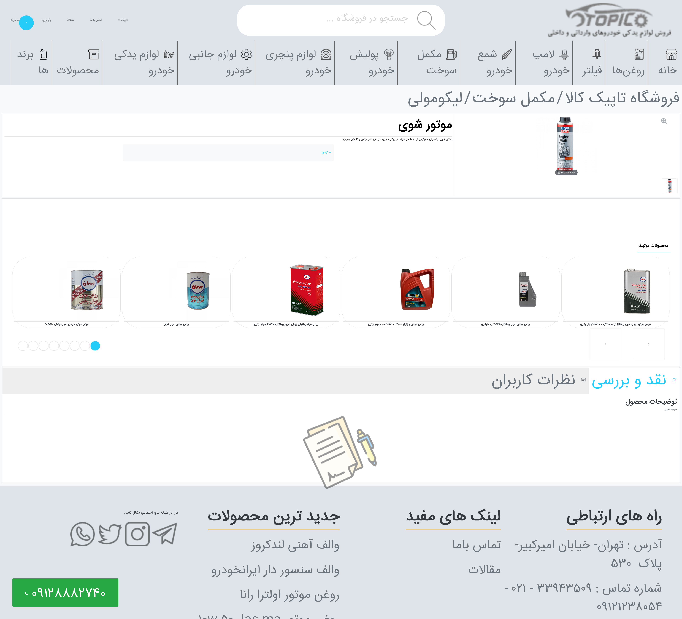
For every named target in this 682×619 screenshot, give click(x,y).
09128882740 (67, 594)
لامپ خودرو (551, 63)
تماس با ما (96, 20)
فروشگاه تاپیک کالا (622, 99)
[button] (605, 344)
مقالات (70, 20)
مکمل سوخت (437, 63)
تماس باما (476, 545)
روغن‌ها (628, 71)
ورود (45, 20)
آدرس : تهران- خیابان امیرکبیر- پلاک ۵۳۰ (588, 554)
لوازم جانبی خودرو (220, 63)
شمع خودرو (494, 63)
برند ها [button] (33, 63)
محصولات (78, 71)
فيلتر (592, 71)
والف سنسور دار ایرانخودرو (275, 570)
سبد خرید (18, 20)
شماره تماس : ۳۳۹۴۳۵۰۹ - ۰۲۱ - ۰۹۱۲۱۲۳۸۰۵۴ (583, 598)
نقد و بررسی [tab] (631, 381)
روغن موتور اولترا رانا (290, 595)
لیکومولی (435, 99)
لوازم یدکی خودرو (144, 63)
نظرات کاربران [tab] (536, 381)
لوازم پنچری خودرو (298, 63)
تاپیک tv (123, 20)
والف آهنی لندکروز (295, 545)
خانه (667, 71)
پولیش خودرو (372, 63)
